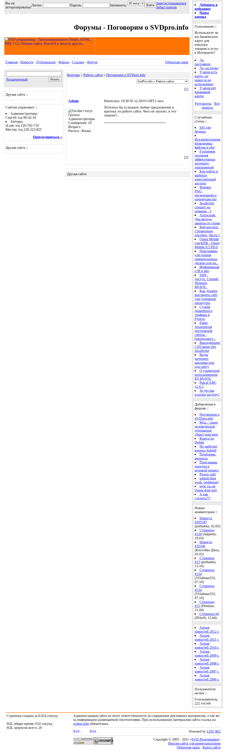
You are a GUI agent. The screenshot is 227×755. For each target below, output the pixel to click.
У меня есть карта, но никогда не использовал (206, 78)
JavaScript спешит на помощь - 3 (204, 207)
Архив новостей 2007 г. (207, 669)
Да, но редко (209, 68)
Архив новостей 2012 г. (207, 629)
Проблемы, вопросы (205, 456)
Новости (26, 62)
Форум (92, 62)
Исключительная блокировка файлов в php (207, 143)
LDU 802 (214, 731)
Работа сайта (93, 75)
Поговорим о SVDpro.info (125, 75)
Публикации (46, 62)
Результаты (203, 103)
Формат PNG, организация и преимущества (206, 193)
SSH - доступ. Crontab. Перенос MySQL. (207, 281)
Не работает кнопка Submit (206, 448)
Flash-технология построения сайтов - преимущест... (205, 331)
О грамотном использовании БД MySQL (207, 374)
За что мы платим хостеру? (207, 392)
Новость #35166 (203, 544)
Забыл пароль (166, 7)
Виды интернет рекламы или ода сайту (204, 361)
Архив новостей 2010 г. (207, 645)
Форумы (73, 75)
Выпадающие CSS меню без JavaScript (207, 347)
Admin (73, 101)
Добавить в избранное (206, 7)
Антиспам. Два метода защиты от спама (207, 219)
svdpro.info (81, 724)
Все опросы (211, 105)
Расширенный (17, 79)
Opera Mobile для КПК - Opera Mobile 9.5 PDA (207, 243)
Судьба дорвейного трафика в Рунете (203, 313)
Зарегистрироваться (171, 3)
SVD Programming (205, 739)
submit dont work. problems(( (207, 480)
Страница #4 (209, 614)
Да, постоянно (203, 62)
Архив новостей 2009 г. (207, 653)
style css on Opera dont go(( (206, 488)
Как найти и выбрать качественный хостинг (206, 177)
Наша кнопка (202, 15)
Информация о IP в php (207, 269)
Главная (12, 62)
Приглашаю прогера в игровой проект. (207, 466)
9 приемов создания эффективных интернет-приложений (205, 159)
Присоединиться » (47, 137)
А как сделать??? (203, 496)
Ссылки (78, 62)
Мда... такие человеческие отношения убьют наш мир (206, 428)
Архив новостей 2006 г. (207, 677)
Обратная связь (176, 62)
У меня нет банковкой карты (205, 92)
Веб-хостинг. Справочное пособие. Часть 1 (207, 231)
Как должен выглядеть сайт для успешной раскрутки (206, 297)
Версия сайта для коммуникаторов (194, 743)
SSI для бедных (203, 129)
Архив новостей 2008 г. (207, 661)
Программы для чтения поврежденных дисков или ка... (207, 257)
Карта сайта (212, 747)
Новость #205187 (203, 520)
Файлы (64, 62)
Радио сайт (208, 474)
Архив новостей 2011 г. (207, 637)
